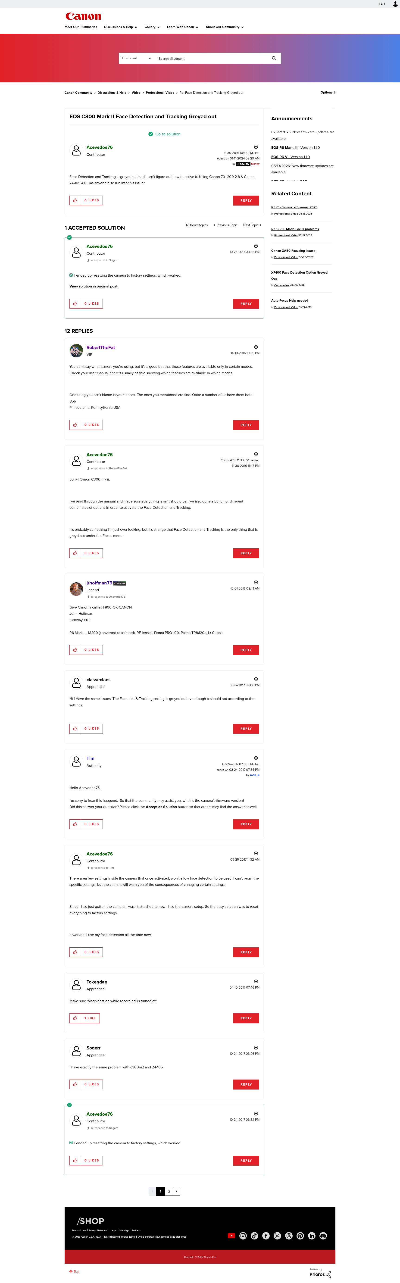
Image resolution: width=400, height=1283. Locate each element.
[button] (264, 603)
